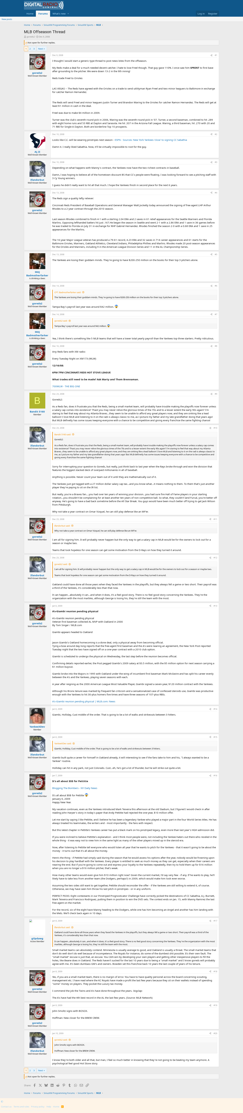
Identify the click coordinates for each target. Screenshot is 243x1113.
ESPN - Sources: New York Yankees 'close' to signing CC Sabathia (151, 139)
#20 (215, 1033)
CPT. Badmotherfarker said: (67, 292)
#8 (216, 346)
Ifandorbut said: (62, 525)
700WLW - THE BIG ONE (66, 386)
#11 (215, 519)
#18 (215, 971)
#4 (216, 192)
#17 (215, 920)
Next (40, 48)
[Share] (211, 55)
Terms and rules (21, 1106)
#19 (215, 1005)
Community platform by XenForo (30, 1110)
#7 (216, 314)
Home (29, 13)
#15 (215, 737)
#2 (216, 134)
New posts (7, 19)
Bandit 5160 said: (62, 434)
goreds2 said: (60, 320)
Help (48, 1106)
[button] (68, 14)
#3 (216, 162)
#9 (216, 394)
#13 (215, 605)
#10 (215, 428)
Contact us (6, 1106)
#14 (215, 709)
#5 (216, 254)
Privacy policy (37, 1106)
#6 (216, 285)
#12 (215, 557)
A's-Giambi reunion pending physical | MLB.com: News (83, 701)
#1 (216, 55)
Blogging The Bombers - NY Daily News (74, 788)
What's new (59, 13)
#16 (215, 775)
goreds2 (31, 36)
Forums (43, 13)
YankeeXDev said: (62, 743)
